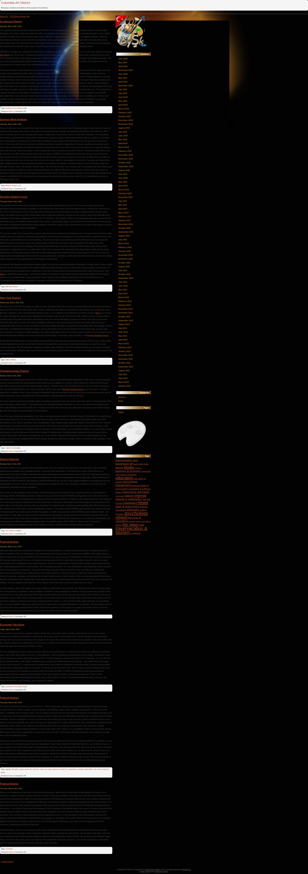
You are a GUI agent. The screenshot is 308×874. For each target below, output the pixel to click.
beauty (120, 467)
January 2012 (124, 386)
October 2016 (124, 228)
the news (130, 524)
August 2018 (124, 170)
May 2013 (122, 336)
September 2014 (125, 278)
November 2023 (125, 86)
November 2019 (125, 124)
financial (135, 485)
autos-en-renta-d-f (60, 769)
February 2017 (125, 216)
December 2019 (125, 120)
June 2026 (123, 59)
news (143, 502)
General (121, 397)
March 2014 (123, 297)
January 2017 (124, 220)
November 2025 (125, 70)
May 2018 (122, 182)
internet (140, 495)
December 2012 (125, 355)
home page (120, 496)
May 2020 (122, 101)
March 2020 (123, 109)
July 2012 (122, 374)
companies (72, 769)
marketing (130, 503)
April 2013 (123, 340)
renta (99, 769)
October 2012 (124, 363)
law (7, 286)
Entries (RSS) (145, 871)
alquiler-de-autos (12, 769)
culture (123, 474)
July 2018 (122, 174)
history (119, 492)
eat (19, 185)
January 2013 (124, 351)
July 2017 (122, 201)
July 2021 (122, 89)
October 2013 (124, 317)
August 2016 (124, 236)
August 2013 (124, 324)
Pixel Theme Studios (153, 869)
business (138, 468)
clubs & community (13, 448)
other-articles (11, 360)
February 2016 (125, 247)
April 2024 (123, 82)
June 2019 (123, 136)
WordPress (186, 869)
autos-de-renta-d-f (32, 769)
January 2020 (124, 116)
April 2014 (123, 293)
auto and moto (141, 464)
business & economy (14, 108)
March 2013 (123, 344)
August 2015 (124, 267)
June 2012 (123, 378)
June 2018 (123, 178)
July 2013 (122, 328)
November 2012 (125, 359)
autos (22, 769)
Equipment (123, 485)
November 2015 (125, 259)
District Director (9, 459)
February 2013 (125, 347)
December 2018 (125, 155)
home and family (140, 492)
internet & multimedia (128, 499)
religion (122, 517)
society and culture (143, 521)
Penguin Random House (98, 335)
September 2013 (125, 320)
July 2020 (122, 93)
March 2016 (123, 243)
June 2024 (123, 74)
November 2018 (125, 159)
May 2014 (122, 290)
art (7, 530)
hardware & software (139, 489)
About (121, 412)
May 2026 (122, 62)
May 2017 (122, 205)
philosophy (132, 509)
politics (143, 510)
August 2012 (124, 370)
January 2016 (124, 251)
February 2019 (125, 151)
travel (121, 528)
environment (130, 481)
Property (120, 514)
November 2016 (125, 224)
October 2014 (124, 274)
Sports (119, 525)
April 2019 (123, 143)
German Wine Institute (13, 119)
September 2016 (125, 232)
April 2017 (123, 209)
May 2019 (122, 139)
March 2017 (123, 213)
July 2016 (122, 240)
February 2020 (125, 112)
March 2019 (123, 147)
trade (25, 108)
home (126, 492)
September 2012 (125, 367)
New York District (10, 298)
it (141, 499)
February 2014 (125, 301)
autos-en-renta (46, 769)
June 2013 (123, 332)
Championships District (14, 371)
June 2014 (123, 286)
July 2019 (122, 132)
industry (129, 495)
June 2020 (123, 97)
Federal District (9, 542)
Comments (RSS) (161, 871)
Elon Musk (4, 55)
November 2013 (125, 313)
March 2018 (123, 190)
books (129, 467)
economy (9, 849)
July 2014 (122, 282)
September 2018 (125, 166)
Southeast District (11, 21)
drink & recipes (11, 185)
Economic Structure (12, 624)
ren (95, 769)
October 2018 (124, 163)
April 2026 (123, 66)
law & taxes (13, 286)
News (11, 111)
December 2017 (125, 197)
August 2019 (124, 128)
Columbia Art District (15, 2)
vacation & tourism (131, 530)
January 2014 (124, 305)
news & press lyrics (127, 506)
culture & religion (15, 530)
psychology (136, 513)
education (124, 478)
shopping (131, 521)
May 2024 (122, 78)
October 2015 (124, 263)
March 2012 (123, 382)
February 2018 (125, 193)
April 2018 (123, 186)
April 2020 (123, 105)
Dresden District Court (13, 197)
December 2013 (125, 309)
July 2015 (122, 270)
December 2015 (125, 255)
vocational (135, 533)
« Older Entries (6, 862)
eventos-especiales (85, 769)
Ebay (2, 274)
